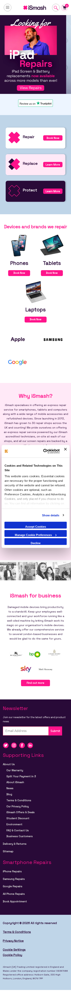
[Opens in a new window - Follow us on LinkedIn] (31, 745)
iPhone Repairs (12, 871)
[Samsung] (53, 339)
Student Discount (17, 818)
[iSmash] (35, 7)
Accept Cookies (35, 526)
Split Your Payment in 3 (21, 776)
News (9, 788)
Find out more (35, 682)
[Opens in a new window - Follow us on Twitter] (7, 745)
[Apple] (17, 339)
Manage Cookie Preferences (33, 534)
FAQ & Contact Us (17, 830)
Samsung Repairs (14, 879)
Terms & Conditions (18, 800)
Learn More (53, 164)
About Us (9, 764)
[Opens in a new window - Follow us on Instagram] (15, 745)
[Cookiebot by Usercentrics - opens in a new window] (45, 451)
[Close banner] (65, 451)
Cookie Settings (14, 950)
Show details (50, 515)
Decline (36, 543)
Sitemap (8, 851)
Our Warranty (14, 770)
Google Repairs (12, 886)
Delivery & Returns (15, 843)
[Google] (17, 361)
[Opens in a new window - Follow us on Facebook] (23, 745)
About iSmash (15, 782)
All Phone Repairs (14, 894)
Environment (14, 824)
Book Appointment (15, 901)
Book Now (53, 138)
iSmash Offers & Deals (20, 812)
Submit (55, 731)
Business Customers (19, 836)
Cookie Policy (12, 955)
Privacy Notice (13, 941)
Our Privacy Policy (17, 806)
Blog (9, 794)
